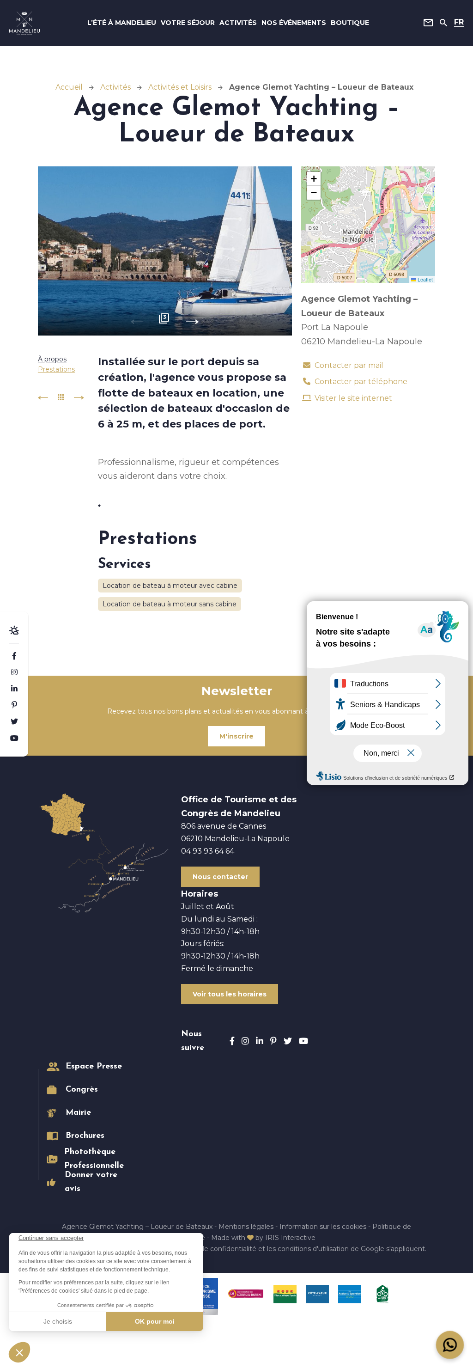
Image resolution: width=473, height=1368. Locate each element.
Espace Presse (94, 1067)
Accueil (69, 87)
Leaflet (424, 279)
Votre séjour (188, 22)
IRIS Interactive (290, 1238)
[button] (314, 179)
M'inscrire (236, 736)
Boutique (350, 22)
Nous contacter (220, 877)
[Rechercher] (443, 23)
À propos (52, 359)
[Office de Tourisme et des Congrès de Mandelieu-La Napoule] (24, 23)
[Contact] (428, 23)
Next (192, 321)
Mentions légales (245, 1226)
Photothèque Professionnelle (94, 1159)
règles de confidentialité (217, 1249)
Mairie (78, 1113)
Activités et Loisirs (180, 87)
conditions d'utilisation (313, 1249)
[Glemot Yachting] (165, 251)
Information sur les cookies (322, 1226)
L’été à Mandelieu (121, 22)
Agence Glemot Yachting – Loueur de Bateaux (137, 1226)
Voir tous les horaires (230, 994)
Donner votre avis (91, 1182)
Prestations (56, 369)
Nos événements (293, 22)
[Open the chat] (450, 1345)
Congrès (82, 1090)
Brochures (85, 1136)
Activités (238, 22)
